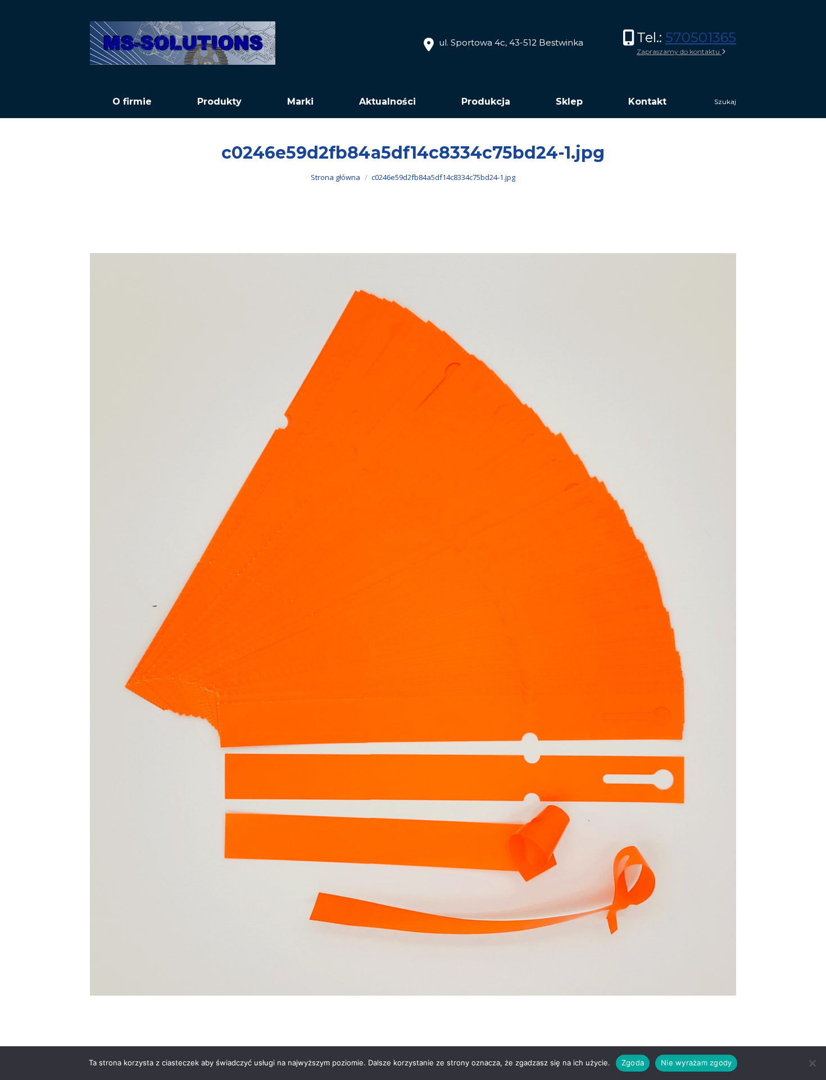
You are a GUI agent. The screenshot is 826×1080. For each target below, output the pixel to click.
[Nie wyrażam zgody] (812, 1063)
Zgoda (632, 1062)
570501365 (700, 37)
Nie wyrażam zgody (696, 1062)
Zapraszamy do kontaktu (679, 51)
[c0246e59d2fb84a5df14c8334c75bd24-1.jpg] (413, 624)
